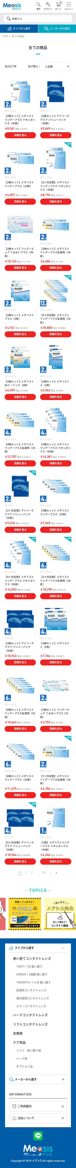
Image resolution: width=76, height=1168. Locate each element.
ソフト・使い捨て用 (28, 1050)
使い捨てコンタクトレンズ (32, 959)
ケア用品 (19, 1043)
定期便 (18, 1033)
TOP (5, 36)
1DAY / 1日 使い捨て (29, 966)
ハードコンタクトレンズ (30, 1015)
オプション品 (24, 1066)
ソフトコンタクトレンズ (30, 1024)
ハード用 (21, 1058)
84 (44, 872)
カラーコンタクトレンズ (31, 1006)
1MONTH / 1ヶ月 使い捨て (33, 982)
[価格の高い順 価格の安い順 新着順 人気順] (56, 66)
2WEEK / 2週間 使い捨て (32, 974)
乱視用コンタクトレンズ (31, 990)
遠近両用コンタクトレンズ (32, 998)
